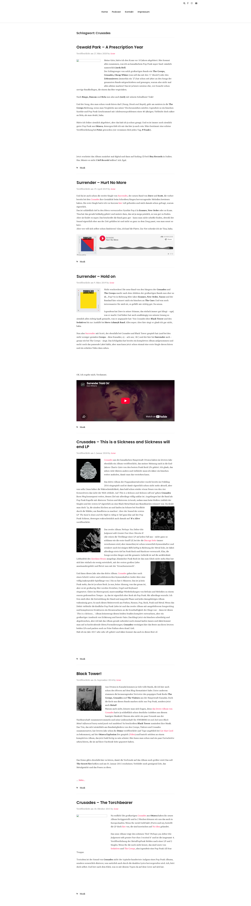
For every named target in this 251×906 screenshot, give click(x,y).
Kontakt (129, 11)
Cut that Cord (166, 730)
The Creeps (129, 848)
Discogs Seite (150, 540)
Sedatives (115, 848)
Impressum (144, 11)
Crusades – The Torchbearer (104, 802)
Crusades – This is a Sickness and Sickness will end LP (123, 444)
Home (104, 11)
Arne (112, 53)
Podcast (116, 11)
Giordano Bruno (98, 558)
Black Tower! (89, 673)
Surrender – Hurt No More (101, 182)
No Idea (156, 826)
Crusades (95, 199)
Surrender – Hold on (96, 276)
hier (120, 203)
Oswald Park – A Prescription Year (109, 47)
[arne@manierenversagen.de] (196, 3)
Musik (82, 167)
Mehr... (82, 780)
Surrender (122, 195)
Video (132, 734)
